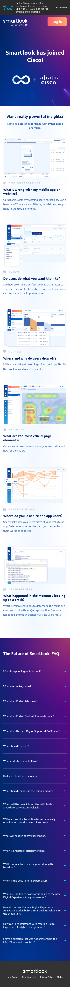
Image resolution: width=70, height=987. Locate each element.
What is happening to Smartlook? (22, 671)
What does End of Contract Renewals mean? (28, 716)
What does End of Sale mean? (20, 701)
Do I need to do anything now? (20, 775)
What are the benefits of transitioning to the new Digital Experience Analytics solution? (31, 895)
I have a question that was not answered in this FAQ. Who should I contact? (30, 940)
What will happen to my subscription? (24, 835)
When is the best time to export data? (25, 880)
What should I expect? (15, 746)
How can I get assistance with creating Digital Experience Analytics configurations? (29, 925)
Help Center (12, 977)
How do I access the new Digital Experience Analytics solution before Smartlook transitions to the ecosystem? (32, 910)
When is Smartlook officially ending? (24, 850)
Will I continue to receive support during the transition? (28, 865)
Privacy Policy (46, 977)
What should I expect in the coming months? (28, 790)
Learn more (61, 7)
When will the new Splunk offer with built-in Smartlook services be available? (28, 805)
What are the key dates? (17, 686)
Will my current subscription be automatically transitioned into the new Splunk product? (29, 820)
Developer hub (29, 977)
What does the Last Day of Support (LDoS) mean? (31, 731)
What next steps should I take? (20, 760)
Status (60, 977)
